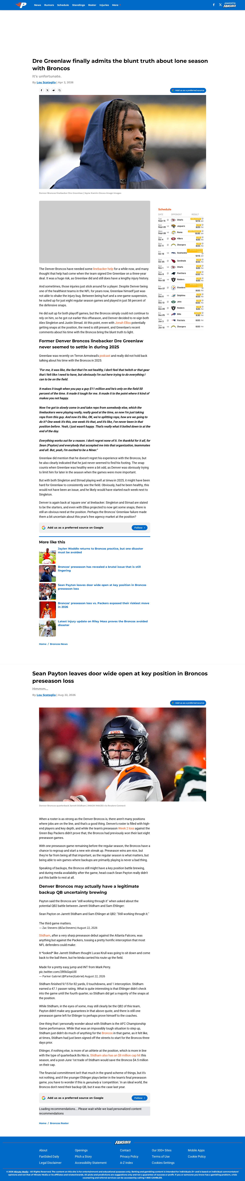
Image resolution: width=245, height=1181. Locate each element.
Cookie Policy (197, 1156)
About (43, 1150)
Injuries (104, 5)
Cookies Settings (163, 1162)
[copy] (59, 90)
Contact (125, 1150)
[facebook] (214, 4)
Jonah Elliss (123, 322)
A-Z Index (126, 1162)
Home (42, 644)
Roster (92, 5)
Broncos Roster (59, 1123)
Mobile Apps (196, 1150)
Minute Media (21, 1171)
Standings (78, 5)
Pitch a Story (83, 1156)
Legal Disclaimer (50, 1162)
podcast (105, 355)
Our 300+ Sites (161, 1150)
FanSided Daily (49, 1156)
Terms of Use (161, 1156)
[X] (220, 4)
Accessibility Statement (91, 1162)
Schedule (63, 5)
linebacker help (103, 269)
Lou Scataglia (46, 82)
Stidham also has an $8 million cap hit (115, 1055)
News (37, 5)
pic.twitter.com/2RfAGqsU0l (57, 972)
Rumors (49, 5)
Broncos (107, 1033)
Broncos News (59, 644)
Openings (81, 1150)
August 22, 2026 (87, 928)
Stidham (44, 935)
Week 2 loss (126, 828)
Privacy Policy (129, 1156)
